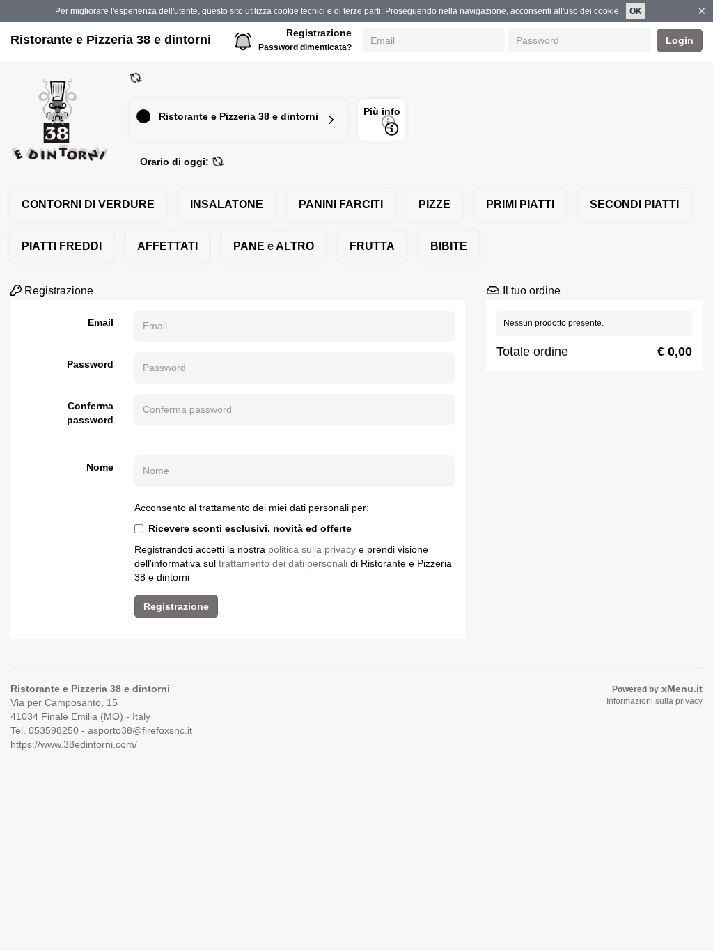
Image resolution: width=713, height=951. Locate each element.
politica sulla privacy (312, 549)
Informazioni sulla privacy (654, 701)
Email (100, 322)
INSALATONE (226, 204)
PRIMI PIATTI (520, 204)
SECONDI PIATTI (634, 204)
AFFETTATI (167, 246)
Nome (99, 467)
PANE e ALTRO (273, 246)
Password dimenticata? (305, 47)
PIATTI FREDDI (62, 246)
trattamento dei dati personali (283, 563)
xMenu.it (682, 688)
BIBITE (448, 246)
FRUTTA (372, 246)
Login (680, 40)
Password (90, 364)
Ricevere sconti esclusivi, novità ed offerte (250, 528)
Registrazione (319, 32)
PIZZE (434, 204)
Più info (381, 111)
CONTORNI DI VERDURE (88, 204)
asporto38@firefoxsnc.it (140, 730)
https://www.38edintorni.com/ (73, 744)
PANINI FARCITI (341, 204)
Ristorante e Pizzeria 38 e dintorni (110, 40)
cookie (606, 11)
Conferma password (90, 412)
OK (635, 11)
